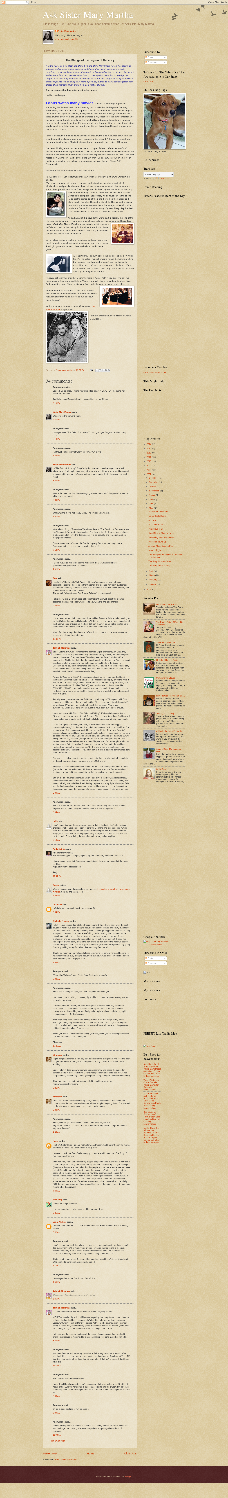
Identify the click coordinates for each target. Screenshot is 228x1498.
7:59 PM (56, 550)
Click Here (148, 81)
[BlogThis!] (99, 370)
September (154, 491)
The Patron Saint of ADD (167, 642)
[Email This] (96, 370)
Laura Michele (59, 1222)
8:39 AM (56, 1413)
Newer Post (50, 1453)
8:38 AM (56, 1396)
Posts (150, 57)
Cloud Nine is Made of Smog (161, 533)
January (153, 584)
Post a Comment (57, 1441)
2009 (149, 466)
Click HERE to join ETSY (154, 372)
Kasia (55, 1141)
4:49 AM (56, 1132)
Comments (152, 62)
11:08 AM (57, 1435)
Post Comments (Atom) (65, 1459)
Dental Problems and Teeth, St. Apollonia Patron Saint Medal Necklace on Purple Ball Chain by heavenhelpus (152, 1100)
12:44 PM (57, 876)
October (153, 486)
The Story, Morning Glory (159, 561)
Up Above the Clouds (165, 678)
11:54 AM (57, 1366)
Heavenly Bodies (156, 524)
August (152, 495)
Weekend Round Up (157, 542)
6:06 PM (56, 500)
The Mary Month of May (159, 565)
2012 (149, 453)
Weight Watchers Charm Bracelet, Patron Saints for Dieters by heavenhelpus (151, 1085)
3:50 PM (56, 1340)
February (153, 580)
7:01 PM (56, 516)
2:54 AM (56, 962)
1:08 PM (56, 1282)
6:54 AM (56, 812)
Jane (55, 578)
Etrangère (57, 1055)
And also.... (153, 520)
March (152, 575)
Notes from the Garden (158, 511)
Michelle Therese (61, 921)
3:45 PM (56, 1299)
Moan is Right (154, 550)
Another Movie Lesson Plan (160, 546)
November (154, 482)
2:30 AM (56, 793)
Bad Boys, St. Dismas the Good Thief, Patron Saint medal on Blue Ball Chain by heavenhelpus (151, 1118)
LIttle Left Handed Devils (167, 660)
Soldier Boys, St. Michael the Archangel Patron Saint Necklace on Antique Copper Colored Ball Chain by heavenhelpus (151, 1135)
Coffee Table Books (157, 516)
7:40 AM (56, 1191)
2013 (149, 448)
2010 (149, 461)
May (151, 508)
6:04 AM (56, 979)
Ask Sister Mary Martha (88, 14)
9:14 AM (56, 840)
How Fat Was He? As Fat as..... (170, 696)
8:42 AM (56, 1232)
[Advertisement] (166, 810)
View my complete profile (66, 39)
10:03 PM (57, 639)
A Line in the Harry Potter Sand (170, 731)
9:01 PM (56, 569)
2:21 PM (56, 1088)
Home (90, 1453)
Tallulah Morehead (62, 648)
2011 (149, 457)
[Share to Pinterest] (108, 370)
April (151, 571)
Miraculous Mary (155, 529)
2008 (149, 470)
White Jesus (161, 769)
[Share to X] (102, 370)
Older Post (130, 1453)
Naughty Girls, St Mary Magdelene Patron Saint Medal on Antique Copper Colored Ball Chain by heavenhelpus (152, 1070)
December (154, 478)
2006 (149, 589)
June (151, 503)
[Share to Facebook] (105, 370)
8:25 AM (56, 1213)
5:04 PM (56, 912)
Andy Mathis (59, 849)
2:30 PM (56, 1110)
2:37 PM (56, 419)
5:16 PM (56, 439)
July (151, 499)
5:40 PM (56, 480)
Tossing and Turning (165, 713)
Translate (165, 178)
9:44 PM (56, 605)
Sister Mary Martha (67, 31)
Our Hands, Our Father (166, 604)
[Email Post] (91, 370)
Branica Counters (156, 944)
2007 (149, 474)
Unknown (57, 904)
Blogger (128, 1476)
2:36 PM (56, 895)
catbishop (57, 1200)
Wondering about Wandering (161, 537)
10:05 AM (57, 1046)
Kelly (55, 821)
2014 (149, 444)
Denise (56, 885)
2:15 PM (56, 403)
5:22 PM (56, 455)
